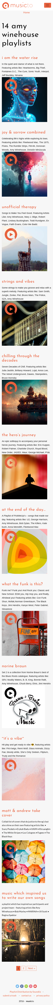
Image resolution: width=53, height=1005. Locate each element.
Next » (31, 968)
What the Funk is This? (22, 584)
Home (26, 12)
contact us (26, 995)
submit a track (9, 995)
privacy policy (43, 995)
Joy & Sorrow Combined (24, 132)
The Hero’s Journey (19, 435)
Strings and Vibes (18, 282)
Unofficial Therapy (19, 207)
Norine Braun (14, 666)
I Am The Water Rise (20, 58)
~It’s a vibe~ (13, 739)
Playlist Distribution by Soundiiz (25, 991)
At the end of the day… (24, 510)
